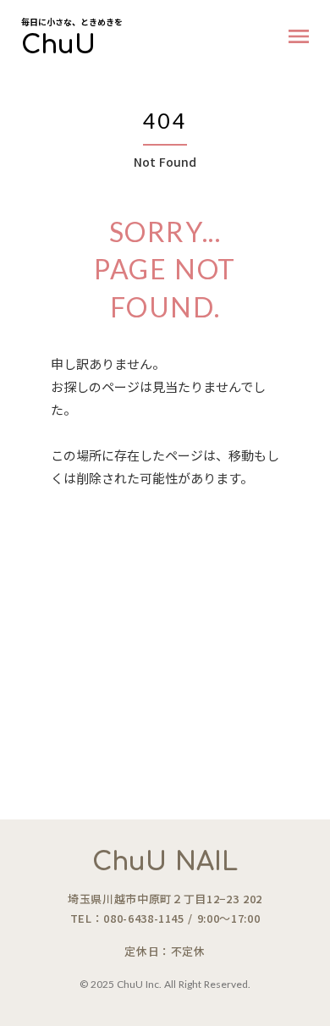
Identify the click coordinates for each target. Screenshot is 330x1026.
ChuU (58, 45)
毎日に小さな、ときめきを (72, 22)
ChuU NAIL (165, 862)
